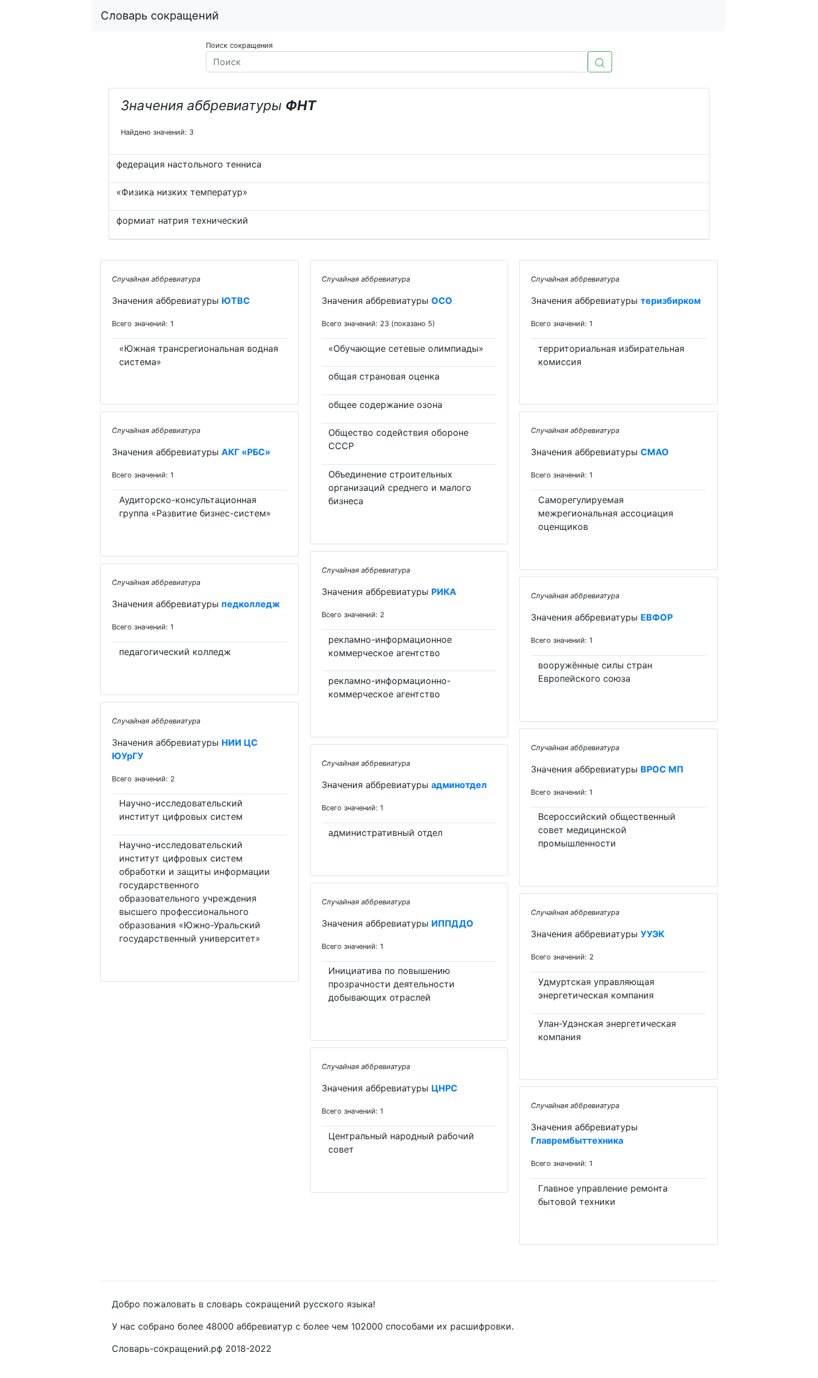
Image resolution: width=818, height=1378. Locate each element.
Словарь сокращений (160, 15)
